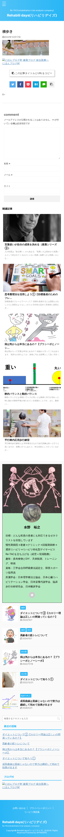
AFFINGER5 (42, 832)
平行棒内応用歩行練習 (17, 439)
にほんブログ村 (11, 63)
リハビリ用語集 (32, 812)
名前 (7, 163)
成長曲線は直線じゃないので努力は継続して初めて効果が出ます (30, 765)
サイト (7, 186)
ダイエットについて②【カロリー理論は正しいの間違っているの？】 (31, 736)
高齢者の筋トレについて (34, 635)
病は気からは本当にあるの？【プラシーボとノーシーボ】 (30, 751)
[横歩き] (36, 84)
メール (8, 174)
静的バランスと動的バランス (21, 393)
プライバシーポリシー (40, 808)
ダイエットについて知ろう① (36, 679)
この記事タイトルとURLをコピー (33, 73)
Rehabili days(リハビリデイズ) (32, 15)
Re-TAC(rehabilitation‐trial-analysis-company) (20, 826)
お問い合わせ (19, 808)
